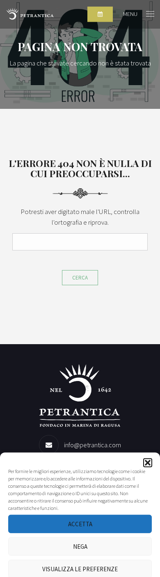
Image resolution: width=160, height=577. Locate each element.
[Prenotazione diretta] (100, 14)
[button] (148, 463)
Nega (80, 546)
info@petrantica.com (92, 445)
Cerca (80, 277)
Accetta (80, 523)
